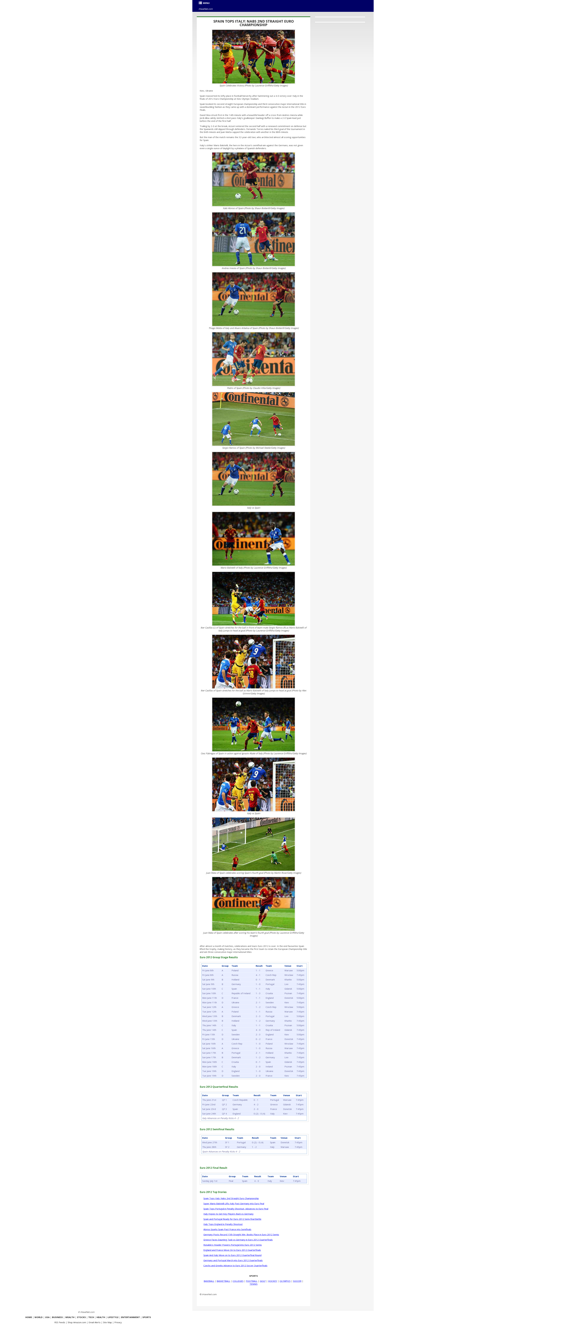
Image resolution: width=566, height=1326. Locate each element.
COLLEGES (238, 1280)
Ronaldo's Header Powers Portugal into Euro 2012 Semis (232, 1244)
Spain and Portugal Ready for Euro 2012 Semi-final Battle (232, 1218)
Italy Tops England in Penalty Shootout (223, 1224)
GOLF (263, 1280)
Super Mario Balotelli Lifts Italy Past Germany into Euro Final (233, 1203)
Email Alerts (95, 1322)
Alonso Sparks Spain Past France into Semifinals (227, 1229)
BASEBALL (209, 1280)
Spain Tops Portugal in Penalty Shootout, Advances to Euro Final (235, 1208)
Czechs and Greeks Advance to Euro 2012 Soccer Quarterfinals (235, 1265)
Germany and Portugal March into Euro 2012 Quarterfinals (233, 1260)
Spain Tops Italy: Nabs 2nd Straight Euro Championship (253, 23)
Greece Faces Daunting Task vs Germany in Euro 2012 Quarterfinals (238, 1239)
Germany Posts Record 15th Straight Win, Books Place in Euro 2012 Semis (241, 1234)
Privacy (118, 1322)
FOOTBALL (251, 1280)
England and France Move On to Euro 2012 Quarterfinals (232, 1249)
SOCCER (297, 1280)
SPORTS (253, 1275)
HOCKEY (272, 1280)
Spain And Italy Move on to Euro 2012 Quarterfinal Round (232, 1255)
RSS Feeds (59, 1322)
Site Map (107, 1322)
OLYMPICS (285, 1280)
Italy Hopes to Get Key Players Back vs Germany (228, 1213)
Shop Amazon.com (77, 1322)
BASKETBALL (223, 1280)
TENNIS (254, 1283)
